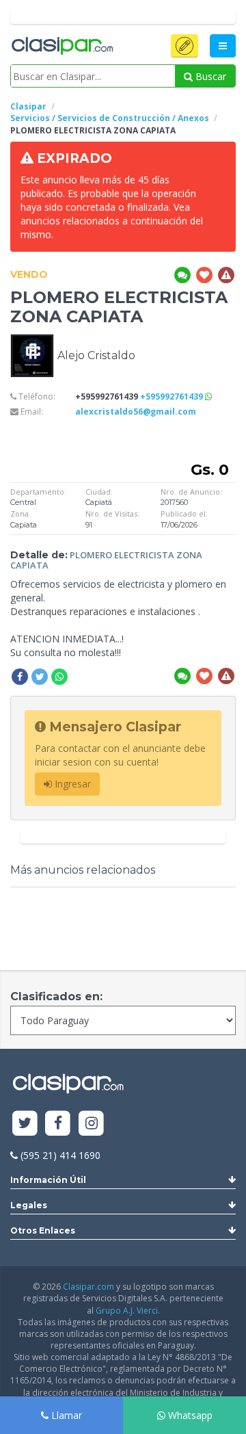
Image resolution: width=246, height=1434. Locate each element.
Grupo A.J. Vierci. (128, 1310)
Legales (28, 1205)
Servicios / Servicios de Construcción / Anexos (109, 118)
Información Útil (48, 1180)
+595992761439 (172, 396)
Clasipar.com (88, 1286)
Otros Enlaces (42, 1230)
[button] (184, 45)
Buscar (209, 76)
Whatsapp (189, 1415)
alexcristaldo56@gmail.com (135, 411)
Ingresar (71, 783)
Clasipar (28, 106)
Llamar (65, 1415)
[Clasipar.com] (61, 46)
